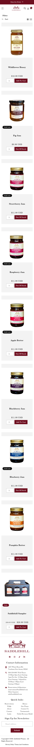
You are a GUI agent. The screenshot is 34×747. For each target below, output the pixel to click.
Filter (5, 15)
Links (9, 714)
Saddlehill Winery (20, 739)
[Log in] (28, 8)
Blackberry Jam (17, 408)
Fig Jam (17, 135)
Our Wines (25, 706)
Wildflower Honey (17, 67)
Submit (17, 730)
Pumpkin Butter (17, 545)
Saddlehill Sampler (17, 613)
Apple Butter (17, 340)
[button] (2, 8)
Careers (9, 711)
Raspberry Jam (17, 272)
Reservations (9, 704)
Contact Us (25, 709)
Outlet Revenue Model (25, 714)
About (9, 709)
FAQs (9, 706)
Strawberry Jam (17, 204)
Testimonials (24, 711)
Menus (24, 704)
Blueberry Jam (17, 477)
